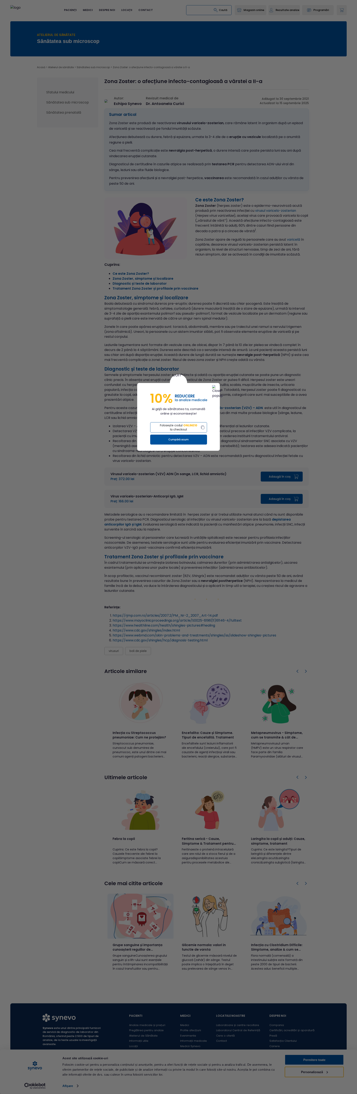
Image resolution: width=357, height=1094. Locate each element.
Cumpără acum (178, 439)
